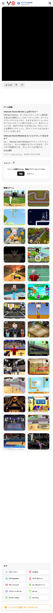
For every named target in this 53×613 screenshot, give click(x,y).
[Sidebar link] (3, 3)
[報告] (22, 85)
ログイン (30, 174)
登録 (21, 174)
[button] (8, 150)
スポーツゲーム (16, 154)
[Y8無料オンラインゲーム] (11, 3)
